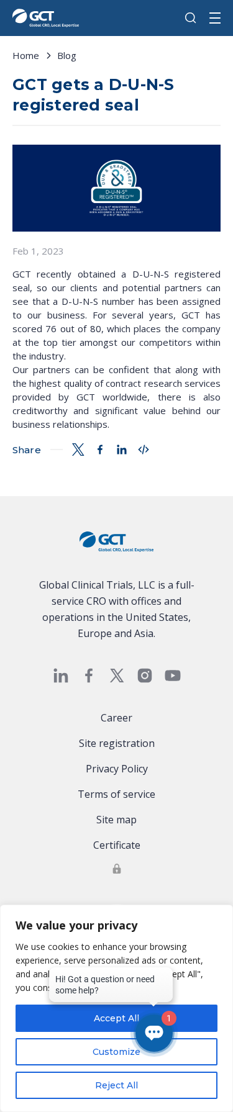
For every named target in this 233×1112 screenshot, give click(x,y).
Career (116, 718)
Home (25, 55)
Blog (66, 55)
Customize (116, 1051)
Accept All (116, 1018)
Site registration (117, 743)
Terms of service (116, 794)
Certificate (116, 845)
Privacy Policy (117, 768)
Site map (116, 819)
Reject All (116, 1085)
